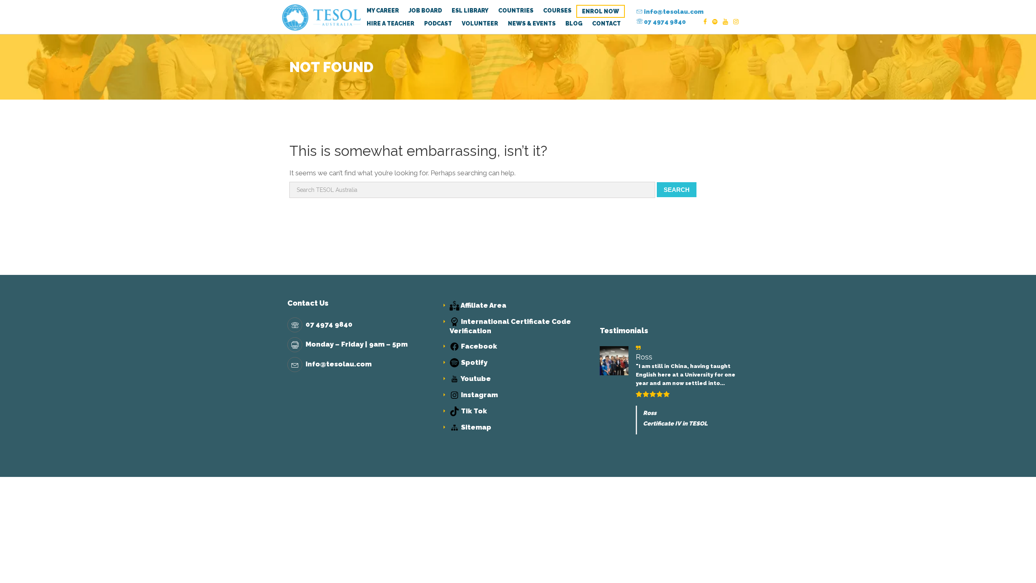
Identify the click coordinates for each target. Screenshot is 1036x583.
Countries (515, 10)
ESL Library (470, 10)
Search (677, 189)
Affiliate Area (482, 305)
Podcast (438, 23)
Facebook (478, 346)
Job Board (425, 10)
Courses (557, 10)
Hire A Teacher (390, 23)
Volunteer (480, 23)
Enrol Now (600, 11)
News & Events (532, 23)
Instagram (478, 395)
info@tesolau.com (673, 11)
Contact (606, 23)
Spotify (473, 362)
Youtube (475, 378)
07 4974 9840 (664, 22)
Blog (573, 23)
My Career (383, 10)
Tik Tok (473, 411)
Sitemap (475, 427)
